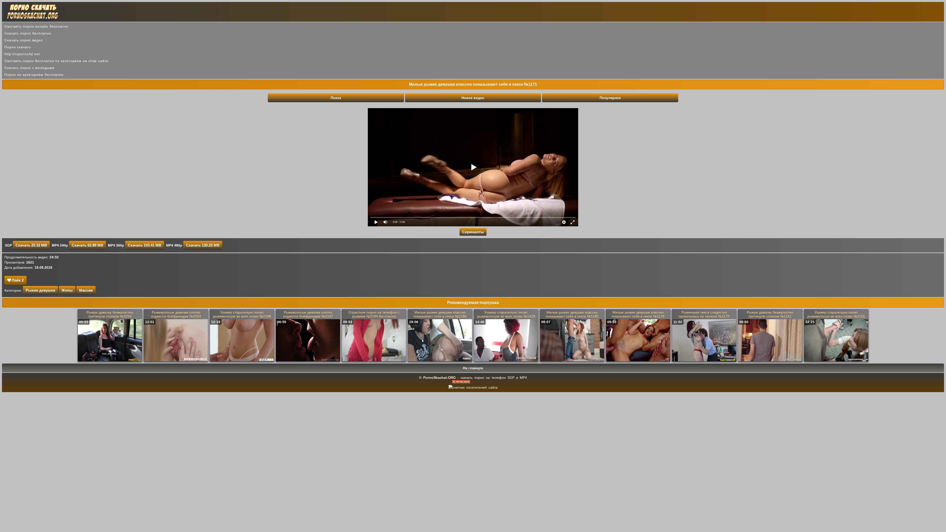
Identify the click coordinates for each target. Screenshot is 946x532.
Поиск (336, 98)
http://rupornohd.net (22, 54)
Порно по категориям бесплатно (34, 75)
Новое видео (472, 98)
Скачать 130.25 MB (203, 245)
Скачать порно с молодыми (29, 68)
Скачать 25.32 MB (31, 245)
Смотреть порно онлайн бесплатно (36, 26)
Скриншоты (473, 232)
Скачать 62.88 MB (87, 245)
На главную (473, 368)
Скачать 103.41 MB (144, 245)
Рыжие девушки (40, 290)
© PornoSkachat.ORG (437, 378)
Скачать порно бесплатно (27, 33)
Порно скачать (17, 47)
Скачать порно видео (23, 40)
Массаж (86, 290)
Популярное (610, 98)
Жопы (67, 290)
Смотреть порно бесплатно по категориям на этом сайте (56, 61)
